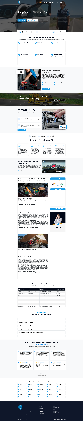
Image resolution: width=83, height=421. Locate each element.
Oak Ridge (60, 389)
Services (62, 2)
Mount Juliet (50, 394)
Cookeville (30, 389)
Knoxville (40, 394)
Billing (57, 2)
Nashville (60, 384)
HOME (40, 2)
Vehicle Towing (57, 42)
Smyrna (60, 394)
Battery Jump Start (25, 42)
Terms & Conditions (57, 419)
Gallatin (30, 394)
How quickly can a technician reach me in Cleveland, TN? (28, 318)
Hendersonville (41, 384)
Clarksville (21, 394)
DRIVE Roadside (22, 419)
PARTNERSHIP (51, 2)
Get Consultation (20, 129)
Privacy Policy (63, 419)
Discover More (45, 88)
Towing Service (42, 411)
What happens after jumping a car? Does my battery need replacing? (30, 325)
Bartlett (21, 384)
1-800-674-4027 (21, 149)
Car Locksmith (42, 413)
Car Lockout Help (24, 54)
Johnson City (41, 389)
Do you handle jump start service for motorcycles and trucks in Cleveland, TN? (31, 332)
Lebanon (50, 384)
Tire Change (41, 406)
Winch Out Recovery (58, 54)
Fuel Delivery (40, 54)
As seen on (41, 373)
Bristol (20, 389)
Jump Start (41, 408)
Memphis (50, 389)
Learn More (20, 61)
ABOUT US (45, 2)
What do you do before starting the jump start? (26, 329)
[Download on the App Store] (55, 100)
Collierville (30, 384)
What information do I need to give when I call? (26, 322)
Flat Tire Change (40, 42)
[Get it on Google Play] (62, 100)
